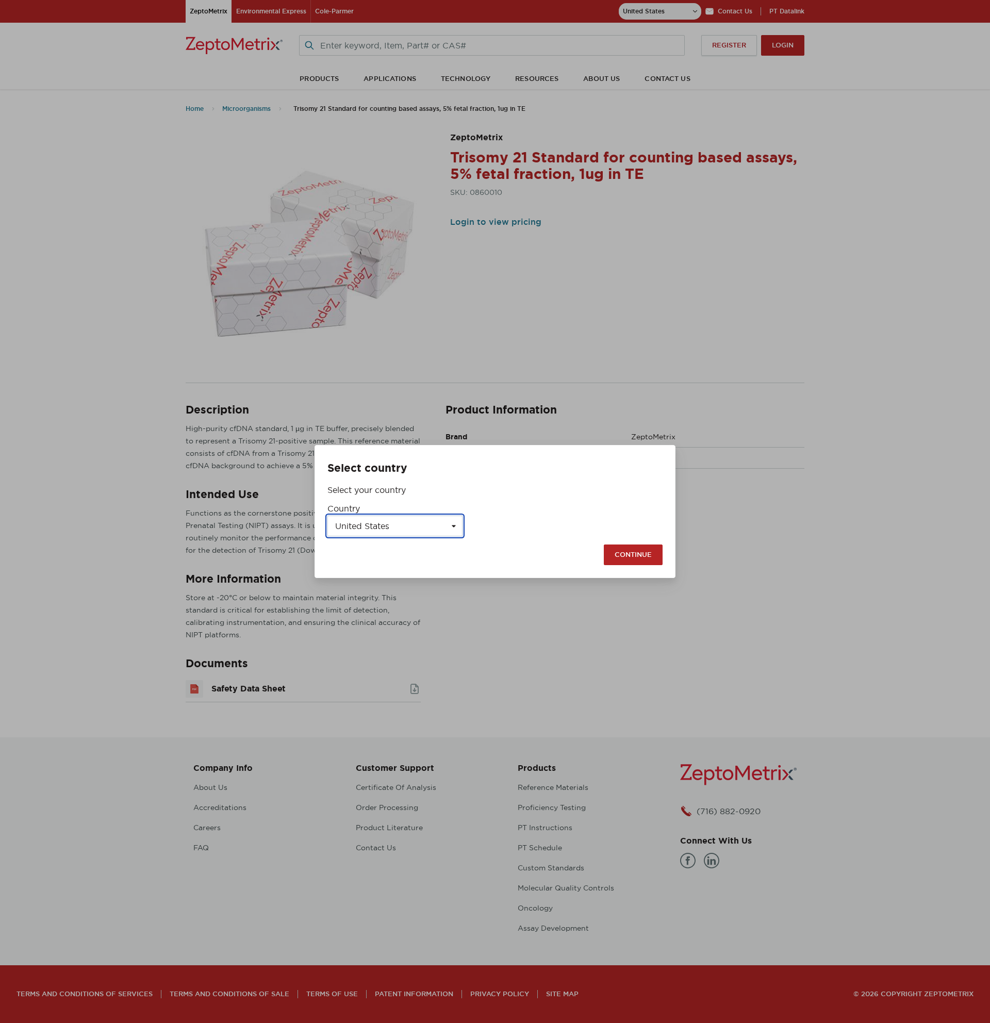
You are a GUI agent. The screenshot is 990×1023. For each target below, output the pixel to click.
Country (343, 508)
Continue (633, 554)
